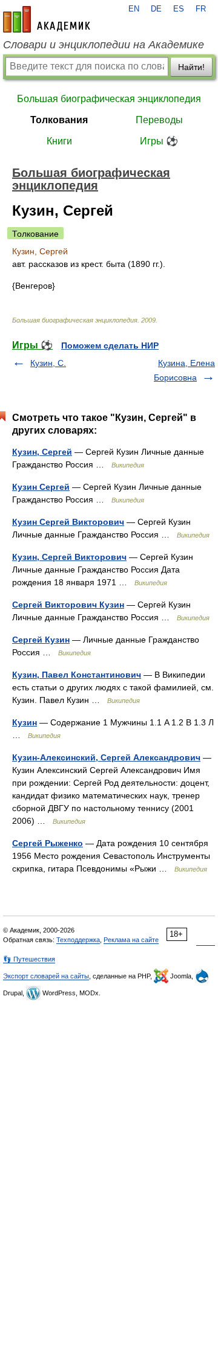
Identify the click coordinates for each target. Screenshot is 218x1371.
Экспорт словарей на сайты (46, 976)
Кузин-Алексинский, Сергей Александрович (106, 757)
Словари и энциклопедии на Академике (103, 45)
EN (133, 9)
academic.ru (46, 19)
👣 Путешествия (29, 959)
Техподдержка (78, 939)
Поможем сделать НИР (110, 345)
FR (201, 9)
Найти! (191, 67)
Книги (59, 141)
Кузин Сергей (41, 487)
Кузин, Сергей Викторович (69, 557)
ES (178, 9)
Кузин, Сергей (42, 452)
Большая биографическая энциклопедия (109, 99)
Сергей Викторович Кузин (68, 604)
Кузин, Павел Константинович (76, 674)
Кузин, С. (48, 363)
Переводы (159, 120)
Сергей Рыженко (47, 843)
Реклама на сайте (131, 939)
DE (156, 9)
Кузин (24, 722)
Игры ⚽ (159, 141)
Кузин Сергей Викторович (68, 522)
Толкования (59, 120)
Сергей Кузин (41, 639)
